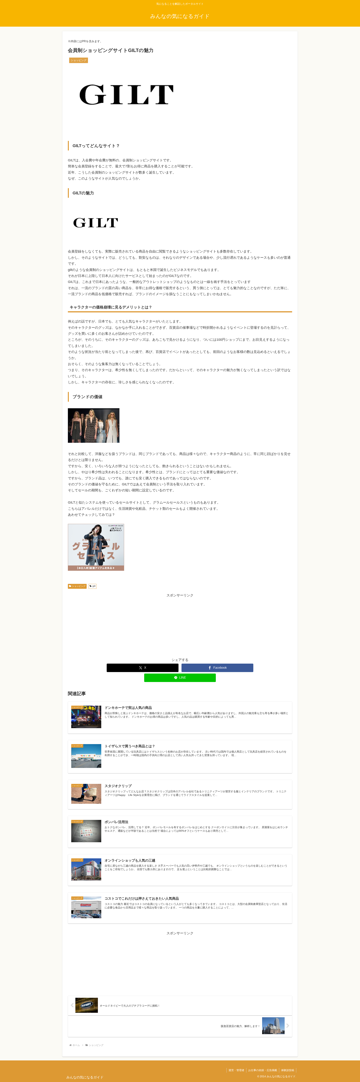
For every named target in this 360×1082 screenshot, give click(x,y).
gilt (93, 586)
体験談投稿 (287, 1070)
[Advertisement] (180, 624)
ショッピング (79, 586)
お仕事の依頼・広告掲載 (262, 1070)
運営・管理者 (236, 1070)
